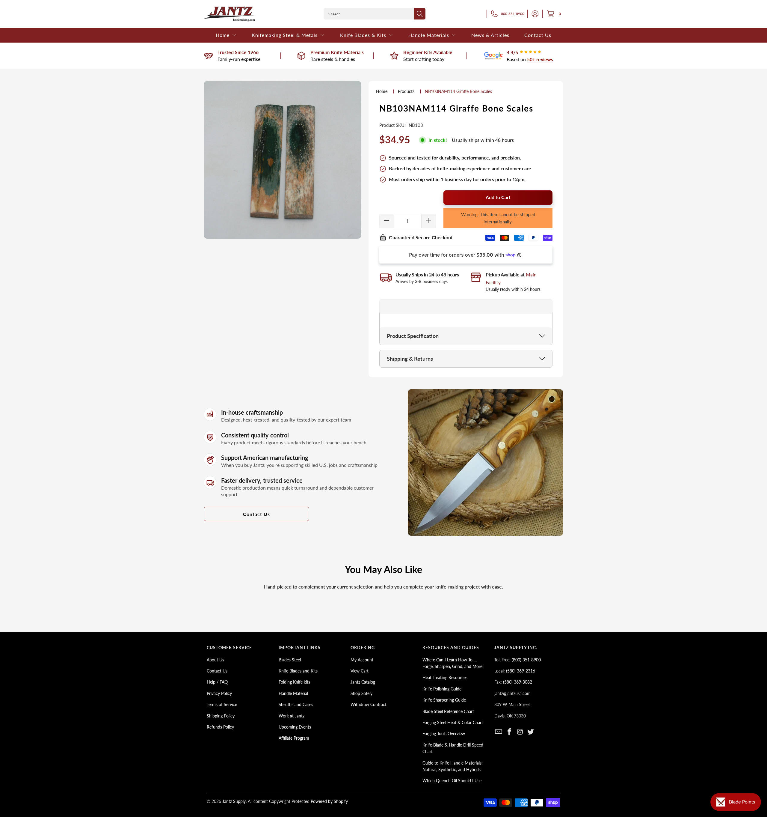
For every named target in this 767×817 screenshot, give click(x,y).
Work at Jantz (291, 715)
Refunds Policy (220, 726)
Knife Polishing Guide (441, 688)
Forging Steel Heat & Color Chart (452, 722)
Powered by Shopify (329, 801)
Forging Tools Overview (443, 733)
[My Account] (533, 14)
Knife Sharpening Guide (444, 699)
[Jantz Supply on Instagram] (520, 732)
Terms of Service (222, 704)
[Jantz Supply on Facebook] (509, 732)
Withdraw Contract (368, 704)
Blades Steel (290, 659)
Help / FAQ (217, 681)
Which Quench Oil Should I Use (451, 780)
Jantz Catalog (363, 681)
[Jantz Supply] (230, 14)
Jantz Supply (234, 801)
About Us (215, 659)
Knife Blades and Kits (298, 670)
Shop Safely (361, 693)
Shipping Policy (221, 715)
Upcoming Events (295, 726)
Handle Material (293, 693)
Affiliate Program (294, 738)
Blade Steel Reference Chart (448, 711)
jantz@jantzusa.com (512, 693)
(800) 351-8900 (526, 659)
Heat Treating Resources (444, 677)
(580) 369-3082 (517, 681)
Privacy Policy (219, 693)
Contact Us (256, 514)
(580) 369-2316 (520, 670)
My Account (362, 659)
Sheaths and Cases (296, 704)
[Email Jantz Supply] (498, 732)
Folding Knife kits (294, 681)
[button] (226, 35)
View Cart (360, 670)
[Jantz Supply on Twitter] (530, 732)
